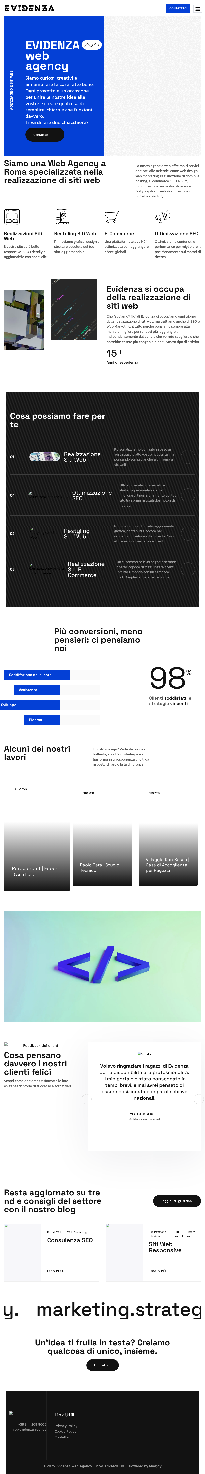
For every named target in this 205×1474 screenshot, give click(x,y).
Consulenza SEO (70, 1240)
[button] (87, 1099)
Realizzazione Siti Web (157, 1234)
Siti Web (178, 1234)
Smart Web (54, 1232)
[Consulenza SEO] (22, 1252)
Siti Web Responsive (165, 1247)
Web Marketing (77, 1232)
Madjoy (155, 1466)
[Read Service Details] (188, 457)
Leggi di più (56, 1271)
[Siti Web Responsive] (124, 1252)
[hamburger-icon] (197, 9)
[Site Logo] (29, 8)
